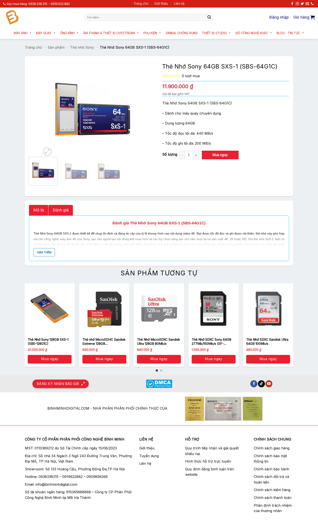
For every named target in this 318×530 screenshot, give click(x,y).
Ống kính (67, 33)
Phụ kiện (150, 33)
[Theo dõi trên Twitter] (302, 4)
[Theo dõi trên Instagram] (297, 4)
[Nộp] (209, 17)
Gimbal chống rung (182, 33)
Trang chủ (140, 4)
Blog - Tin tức (288, 33)
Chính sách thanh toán (272, 497)
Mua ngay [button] (49, 359)
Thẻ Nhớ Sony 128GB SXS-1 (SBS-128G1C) (48, 341)
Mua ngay (220, 155)
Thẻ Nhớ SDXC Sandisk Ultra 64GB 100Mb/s (267, 341)
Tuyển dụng (149, 456)
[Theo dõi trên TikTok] (261, 384)
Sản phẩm (56, 47)
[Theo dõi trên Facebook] (292, 4)
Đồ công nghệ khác (252, 33)
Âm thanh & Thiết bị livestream (109, 33)
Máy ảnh (20, 33)
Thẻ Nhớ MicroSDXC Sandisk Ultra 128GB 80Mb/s (158, 341)
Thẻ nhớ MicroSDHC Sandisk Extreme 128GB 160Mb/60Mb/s (103, 341)
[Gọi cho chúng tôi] (312, 4)
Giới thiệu (161, 4)
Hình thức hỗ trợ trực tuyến (208, 461)
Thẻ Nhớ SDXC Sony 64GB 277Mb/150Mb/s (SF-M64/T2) (211, 341)
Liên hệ (179, 4)
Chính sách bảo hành (271, 469)
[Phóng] (47, 151)
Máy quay (43, 33)
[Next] (136, 108)
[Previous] (49, 108)
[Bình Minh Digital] (40, 17)
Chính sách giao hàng (271, 448)
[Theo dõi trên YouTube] (269, 384)
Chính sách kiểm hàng (272, 490)
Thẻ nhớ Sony (82, 47)
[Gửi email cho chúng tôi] (307, 4)
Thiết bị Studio (214, 33)
